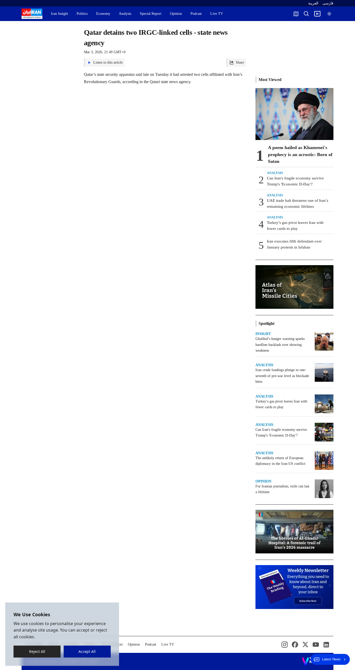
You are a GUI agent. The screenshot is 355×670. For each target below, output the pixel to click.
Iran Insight (59, 14)
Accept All (87, 651)
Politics (82, 14)
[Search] (306, 13)
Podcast (196, 14)
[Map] (296, 13)
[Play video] (317, 14)
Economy (103, 14)
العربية (313, 3)
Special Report (150, 14)
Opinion (176, 14)
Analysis (125, 14)
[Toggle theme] (329, 14)
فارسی (328, 3)
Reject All (37, 651)
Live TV (216, 14)
